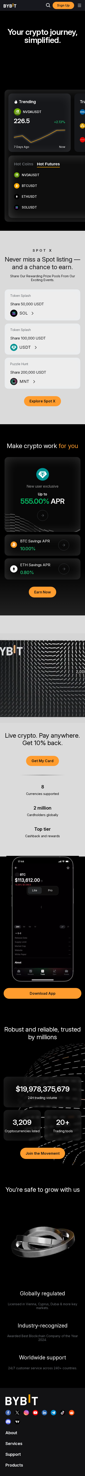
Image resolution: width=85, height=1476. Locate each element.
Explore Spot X (42, 401)
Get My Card (42, 761)
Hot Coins (23, 164)
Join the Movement (43, 1153)
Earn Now (42, 592)
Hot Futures (48, 164)
